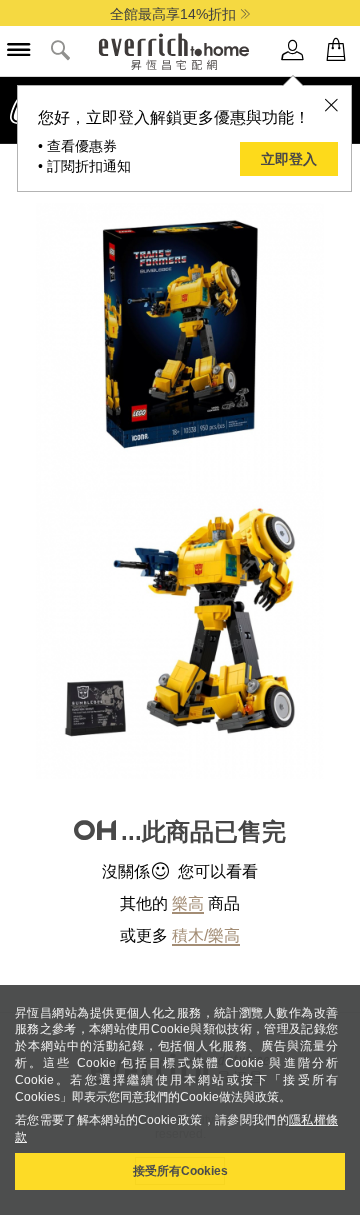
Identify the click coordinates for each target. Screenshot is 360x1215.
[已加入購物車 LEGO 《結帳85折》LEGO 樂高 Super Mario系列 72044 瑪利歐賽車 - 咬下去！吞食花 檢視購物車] (336, 50)
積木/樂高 (206, 935)
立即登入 (289, 159)
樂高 (188, 903)
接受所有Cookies (180, 1171)
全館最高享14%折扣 (173, 14)
